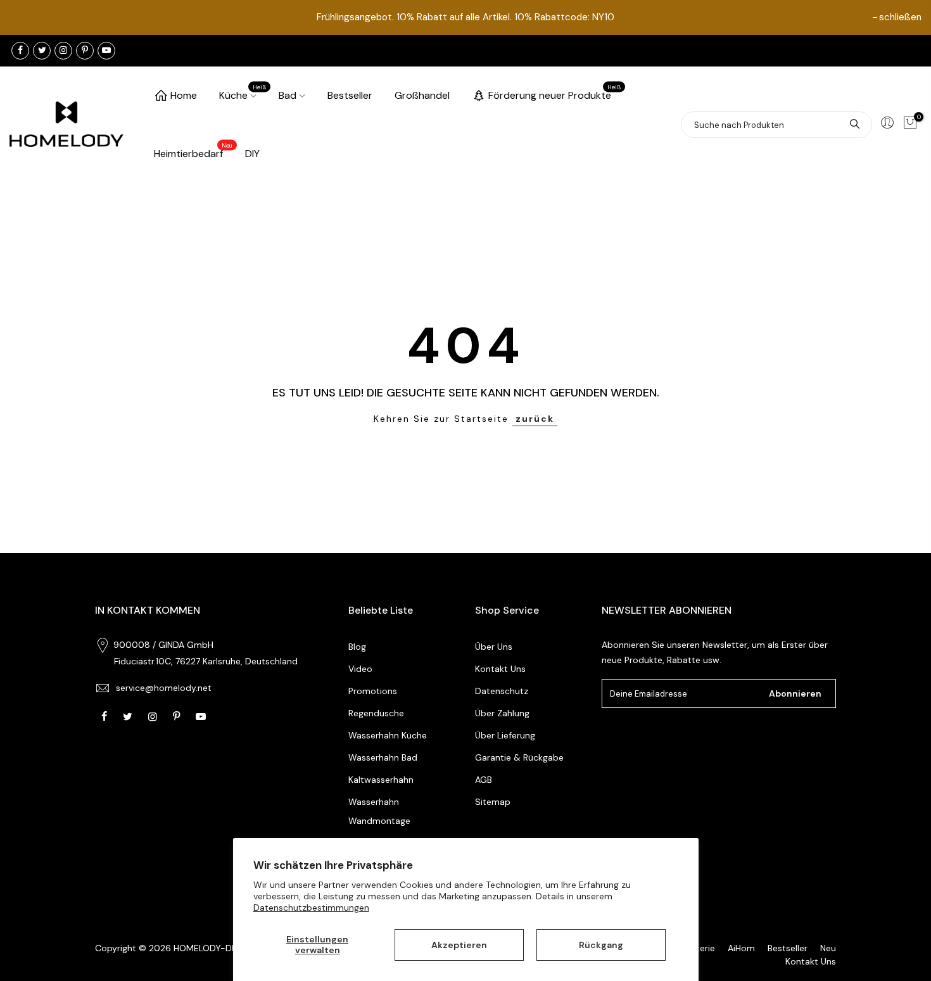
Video (360, 668)
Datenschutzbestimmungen (311, 907)
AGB (483, 779)
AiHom (741, 948)
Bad (287, 95)
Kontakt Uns (500, 668)
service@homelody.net (164, 687)
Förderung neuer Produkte (554, 93)
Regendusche (376, 713)
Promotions (372, 691)
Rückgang (601, 945)
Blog (357, 646)
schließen (900, 17)
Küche (243, 93)
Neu (828, 948)
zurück (535, 418)
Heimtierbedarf (193, 151)
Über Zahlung (502, 713)
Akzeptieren (459, 945)
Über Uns (493, 646)
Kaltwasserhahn (381, 779)
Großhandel (422, 95)
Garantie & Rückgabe (519, 757)
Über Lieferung (505, 735)
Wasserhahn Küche (387, 735)
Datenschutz (501, 691)
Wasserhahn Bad (382, 757)
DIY (252, 153)
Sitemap (492, 801)
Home (183, 95)
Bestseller (349, 95)
